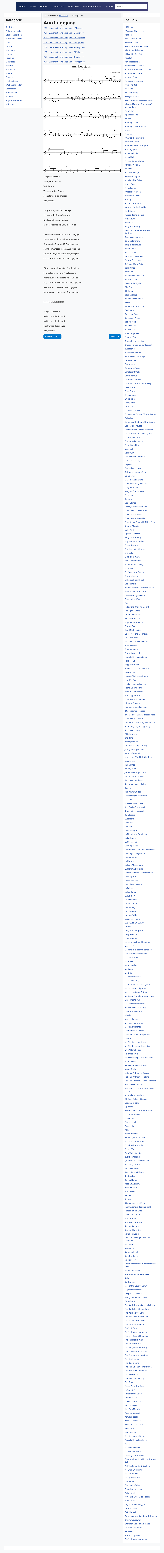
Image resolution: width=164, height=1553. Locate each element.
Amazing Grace (131, 122)
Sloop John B (130, 1248)
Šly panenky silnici (133, 1252)
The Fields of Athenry (134, 1324)
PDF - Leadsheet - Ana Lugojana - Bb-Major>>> (64, 47)
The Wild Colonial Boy (134, 1378)
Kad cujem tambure (134, 780)
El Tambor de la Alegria (135, 564)
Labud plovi (130, 895)
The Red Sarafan (132, 1359)
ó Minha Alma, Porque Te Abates (139, 1110)
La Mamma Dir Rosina (135, 869)
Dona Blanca (130, 503)
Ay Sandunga (131, 218)
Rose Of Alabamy (132, 1183)
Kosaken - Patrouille (134, 803)
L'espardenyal (131, 907)
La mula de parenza (133, 884)
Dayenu (128, 464)
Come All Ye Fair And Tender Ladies (140, 414)
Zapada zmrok (131, 1508)
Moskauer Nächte (133, 1026)
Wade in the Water (133, 1451)
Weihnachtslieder (14, 85)
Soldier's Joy (130, 1260)
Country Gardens (132, 437)
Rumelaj (128, 1199)
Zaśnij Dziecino (131, 1512)
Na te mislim (130, 1061)
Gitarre (9, 46)
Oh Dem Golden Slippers (136, 1099)
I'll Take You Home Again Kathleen (140, 722)
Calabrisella (130, 364)
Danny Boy (129, 452)
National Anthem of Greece (137, 1073)
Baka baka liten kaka (134, 237)
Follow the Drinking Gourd (137, 607)
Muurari (128, 1038)
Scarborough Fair (132, 1535)
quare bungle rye (132, 1156)
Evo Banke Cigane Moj (135, 595)
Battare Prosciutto (133, 260)
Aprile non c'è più (132, 164)
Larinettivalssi (131, 899)
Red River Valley (132, 1168)
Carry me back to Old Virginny (138, 433)
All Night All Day (132, 96)
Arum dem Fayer (132, 195)
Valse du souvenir (133, 1413)
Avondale (129, 222)
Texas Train (130, 1301)
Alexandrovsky (131, 92)
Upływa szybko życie (134, 1401)
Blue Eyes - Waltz (132, 318)
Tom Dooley (130, 1390)
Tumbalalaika (131, 1397)
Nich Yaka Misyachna (134, 1095)
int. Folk (9, 96)
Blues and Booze (132, 314)
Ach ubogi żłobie (132, 61)
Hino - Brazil (130, 1500)
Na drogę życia (131, 1053)
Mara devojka (131, 965)
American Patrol (132, 141)
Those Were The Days (134, 1386)
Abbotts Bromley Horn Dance (138, 69)
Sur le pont (130, 1282)
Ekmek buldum (131, 545)
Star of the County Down (136, 1286)
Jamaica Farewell (133, 753)
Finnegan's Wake (132, 610)
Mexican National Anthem (136, 992)
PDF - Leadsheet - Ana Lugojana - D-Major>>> (63, 57)
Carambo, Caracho (133, 379)
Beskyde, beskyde (133, 283)
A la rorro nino (131, 42)
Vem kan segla (131, 1417)
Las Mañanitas (131, 903)
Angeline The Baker (133, 180)
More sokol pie (131, 1019)
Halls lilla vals (131, 660)
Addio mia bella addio (134, 65)
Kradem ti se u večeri (134, 811)
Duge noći (129, 530)
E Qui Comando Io (133, 560)
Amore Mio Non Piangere (136, 145)
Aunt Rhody (130, 211)
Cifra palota (130, 402)
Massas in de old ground (136, 988)
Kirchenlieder (12, 81)
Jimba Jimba (130, 764)
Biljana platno (131, 295)
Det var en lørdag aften (135, 472)
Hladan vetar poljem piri (135, 684)
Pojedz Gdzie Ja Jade (134, 1145)
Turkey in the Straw (133, 1393)
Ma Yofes (129, 961)
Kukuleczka (130, 815)
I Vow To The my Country (136, 745)
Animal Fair (130, 157)
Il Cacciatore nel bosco (135, 711)
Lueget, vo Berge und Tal (136, 930)
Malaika (128, 973)
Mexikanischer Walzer (135, 1003)
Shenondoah (130, 1244)
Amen (127, 130)
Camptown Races (132, 368)
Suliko (127, 1278)
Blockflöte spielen (14, 38)
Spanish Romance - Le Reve (137, 1274)
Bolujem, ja (130, 329)
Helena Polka (131, 672)
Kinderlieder (11, 92)
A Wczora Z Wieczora (134, 31)
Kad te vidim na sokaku (135, 784)
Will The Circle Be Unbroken (137, 1466)
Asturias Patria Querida (135, 207)
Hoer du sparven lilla (134, 691)
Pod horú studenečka (134, 1141)
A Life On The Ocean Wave (136, 46)
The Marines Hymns (134, 1339)
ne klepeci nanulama (134, 1084)
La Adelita (129, 822)
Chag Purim (130, 391)
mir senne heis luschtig (135, 1007)
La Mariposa (130, 876)
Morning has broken (134, 1023)
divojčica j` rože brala (134, 491)
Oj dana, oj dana (132, 1103)
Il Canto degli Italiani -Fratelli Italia (140, 714)
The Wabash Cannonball (136, 1370)
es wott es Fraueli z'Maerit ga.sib (139, 587)
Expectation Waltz (133, 599)
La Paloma (129, 888)
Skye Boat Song (132, 1234)
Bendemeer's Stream (134, 275)
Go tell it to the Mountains (136, 634)
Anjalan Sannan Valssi (134, 161)
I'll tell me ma (131, 734)
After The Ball (131, 85)
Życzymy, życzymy (133, 1520)
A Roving (129, 168)
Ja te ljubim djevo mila (134, 749)
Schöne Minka (131, 1218)
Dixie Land (129, 495)
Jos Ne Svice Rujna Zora (135, 772)
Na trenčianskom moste (135, 1065)
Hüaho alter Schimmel (135, 699)
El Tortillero (130, 568)
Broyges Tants (131, 337)
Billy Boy (128, 287)
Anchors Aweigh (132, 172)
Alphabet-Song (131, 114)
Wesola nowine (131, 1473)
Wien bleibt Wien (132, 1485)
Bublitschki (130, 348)
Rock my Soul (131, 1187)
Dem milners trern (133, 468)
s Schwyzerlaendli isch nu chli (138, 1207)
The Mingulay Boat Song (136, 1347)
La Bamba (129, 826)
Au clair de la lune (133, 203)
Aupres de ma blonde (134, 215)
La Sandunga (130, 892)
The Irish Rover (131, 1328)
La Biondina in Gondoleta (136, 834)
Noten (33, 6)
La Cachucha (130, 838)
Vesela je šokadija (133, 1420)
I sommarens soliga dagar (136, 707)
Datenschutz (58, 6)
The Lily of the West (133, 1343)
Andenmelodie (131, 153)
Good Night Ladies (133, 630)
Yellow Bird (130, 1493)
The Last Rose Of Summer (136, 1336)
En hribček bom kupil (134, 580)
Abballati (129, 58)
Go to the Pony (131, 637)
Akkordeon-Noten (14, 31)
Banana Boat (130, 248)
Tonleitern (10, 27)
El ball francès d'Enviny (135, 549)
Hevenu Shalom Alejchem (136, 676)
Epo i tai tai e (130, 583)
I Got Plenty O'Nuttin (134, 718)
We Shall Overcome (133, 1469)
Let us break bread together (137, 942)
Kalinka (128, 788)
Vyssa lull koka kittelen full (137, 1440)
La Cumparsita (131, 845)
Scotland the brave (133, 1222)
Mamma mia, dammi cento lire (138, 949)
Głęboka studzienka (134, 622)
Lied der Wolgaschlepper (136, 953)
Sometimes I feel (132, 1270)
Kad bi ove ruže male (134, 776)
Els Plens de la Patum (134, 572)
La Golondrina (131, 857)
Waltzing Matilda (132, 1447)
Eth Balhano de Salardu (135, 591)
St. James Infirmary (133, 1289)
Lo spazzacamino (132, 919)
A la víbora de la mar (134, 50)
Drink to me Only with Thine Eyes (140, 522)
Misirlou (128, 1015)
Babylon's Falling (132, 226)
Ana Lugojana (131, 149)
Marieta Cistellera (133, 976)
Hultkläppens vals (133, 695)
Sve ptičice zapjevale (134, 1293)
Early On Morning (133, 537)
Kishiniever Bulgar (133, 791)
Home (22, 6)
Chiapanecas (130, 395)
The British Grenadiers (135, 1320)
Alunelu (128, 118)
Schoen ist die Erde (133, 1210)
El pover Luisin (131, 576)
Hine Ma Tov (130, 680)
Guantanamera (131, 649)
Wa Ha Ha (129, 1443)
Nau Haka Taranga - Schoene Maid (140, 1080)
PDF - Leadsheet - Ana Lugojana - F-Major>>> (63, 28)
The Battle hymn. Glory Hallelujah (140, 1305)
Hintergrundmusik (92, 6)
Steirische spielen (14, 34)
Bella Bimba (130, 268)
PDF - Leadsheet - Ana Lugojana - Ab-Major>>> (64, 37)
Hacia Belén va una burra (136, 657)
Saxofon (9, 65)
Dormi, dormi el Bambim (136, 506)
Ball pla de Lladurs (133, 244)
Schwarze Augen (132, 1214)
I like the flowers (132, 703)
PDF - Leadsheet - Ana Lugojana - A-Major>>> (63, 42)
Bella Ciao (129, 271)
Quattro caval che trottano (137, 1160)
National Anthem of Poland (137, 1077)
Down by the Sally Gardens (137, 510)
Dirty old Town (131, 487)
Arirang (128, 199)
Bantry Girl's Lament (134, 256)
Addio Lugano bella (133, 73)
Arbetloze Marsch (133, 191)
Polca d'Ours (130, 1149)
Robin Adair (130, 1176)
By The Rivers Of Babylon (136, 356)
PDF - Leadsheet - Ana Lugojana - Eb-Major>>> (64, 61)
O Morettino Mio (132, 1114)
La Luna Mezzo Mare (134, 865)
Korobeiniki (130, 799)
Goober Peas (130, 626)
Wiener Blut (130, 1481)
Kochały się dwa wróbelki (136, 795)
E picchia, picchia (132, 533)
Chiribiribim (130, 399)
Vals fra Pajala (131, 1405)
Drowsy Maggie (132, 526)
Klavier (9, 54)
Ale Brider (129, 111)
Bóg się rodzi (130, 321)
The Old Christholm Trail (136, 1351)
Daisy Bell (129, 449)
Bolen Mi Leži (131, 325)
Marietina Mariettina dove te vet (139, 996)
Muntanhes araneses (134, 1030)
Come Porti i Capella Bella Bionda (140, 429)
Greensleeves (131, 645)
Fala (126, 603)
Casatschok (130, 387)
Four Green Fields (133, 614)
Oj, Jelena (129, 1106)
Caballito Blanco (132, 360)
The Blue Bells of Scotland (136, 1316)
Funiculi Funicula (132, 618)
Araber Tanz (130, 184)
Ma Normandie (131, 957)
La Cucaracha (131, 842)
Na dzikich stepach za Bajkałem (139, 1057)
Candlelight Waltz (132, 372)
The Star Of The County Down (138, 1366)
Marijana (129, 969)
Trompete (10, 69)
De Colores (130, 476)
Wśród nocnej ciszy (133, 1489)
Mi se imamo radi (132, 999)
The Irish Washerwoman (136, 1539)
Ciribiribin (129, 418)
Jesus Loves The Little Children (138, 757)
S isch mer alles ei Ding (135, 1203)
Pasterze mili (130, 1122)
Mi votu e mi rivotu (133, 1011)
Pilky (127, 1130)
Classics (9, 77)
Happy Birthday (132, 664)
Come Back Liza (132, 445)
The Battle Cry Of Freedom (137, 1309)
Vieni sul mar (130, 1428)
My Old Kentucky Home (135, 1042)
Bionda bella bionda (134, 298)
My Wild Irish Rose (133, 1050)
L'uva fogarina (131, 938)
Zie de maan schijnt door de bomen (141, 1516)
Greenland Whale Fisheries (137, 641)
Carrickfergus (131, 375)
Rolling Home (131, 1180)
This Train (129, 1382)
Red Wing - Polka (132, 1164)
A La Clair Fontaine (133, 38)
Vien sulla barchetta (134, 1424)
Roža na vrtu (130, 1191)
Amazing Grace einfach (135, 126)
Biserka (128, 302)
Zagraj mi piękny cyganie (136, 1504)
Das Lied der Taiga (133, 460)
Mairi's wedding (132, 980)
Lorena (128, 926)
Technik (109, 6)
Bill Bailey (129, 291)
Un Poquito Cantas (133, 1527)
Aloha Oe (129, 1531)
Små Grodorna (131, 1256)
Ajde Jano (129, 88)
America (128, 134)
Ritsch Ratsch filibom (134, 1172)
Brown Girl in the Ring (135, 341)
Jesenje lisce (130, 761)
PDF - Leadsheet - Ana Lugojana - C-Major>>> (63, 52)
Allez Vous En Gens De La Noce (138, 100)
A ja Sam (128, 34)
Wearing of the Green (134, 1455)
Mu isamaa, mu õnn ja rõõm (137, 1034)
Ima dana (129, 738)
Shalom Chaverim (133, 1230)
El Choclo (129, 553)
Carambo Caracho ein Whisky (138, 383)
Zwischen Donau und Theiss (137, 1523)
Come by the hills (132, 410)
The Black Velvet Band (134, 1313)
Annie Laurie (130, 188)
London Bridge (131, 915)
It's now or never (132, 730)
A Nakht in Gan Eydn (134, 54)
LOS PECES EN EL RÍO (134, 922)
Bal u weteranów (132, 241)
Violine (9, 73)
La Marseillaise (131, 880)
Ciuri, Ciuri (129, 406)
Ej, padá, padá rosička (134, 541)
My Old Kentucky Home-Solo (138, 1046)
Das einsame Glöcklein (135, 456)
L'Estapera (129, 818)
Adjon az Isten (131, 77)
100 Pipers (129, 27)
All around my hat (133, 176)
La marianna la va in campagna (139, 872)
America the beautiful (134, 138)
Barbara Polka (131, 252)
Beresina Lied (131, 279)
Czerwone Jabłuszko (134, 441)
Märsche (10, 104)
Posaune (10, 58)
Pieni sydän (130, 1126)
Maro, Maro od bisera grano (137, 984)
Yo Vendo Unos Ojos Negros (137, 1496)
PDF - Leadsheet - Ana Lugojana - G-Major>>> (63, 33)
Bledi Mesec (130, 310)
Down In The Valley (133, 514)
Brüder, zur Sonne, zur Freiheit (138, 345)
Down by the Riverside (135, 518)
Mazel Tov (129, 946)
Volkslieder (11, 88)
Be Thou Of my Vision (134, 264)
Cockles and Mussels (134, 425)
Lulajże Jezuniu (131, 934)
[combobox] (131, 6)
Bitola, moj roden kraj (134, 306)
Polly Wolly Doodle (133, 1153)
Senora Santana (132, 1226)
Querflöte (10, 61)
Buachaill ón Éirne (133, 352)
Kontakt (44, 6)
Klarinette (10, 50)
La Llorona (129, 861)
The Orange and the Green (137, 1355)
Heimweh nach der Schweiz (137, 668)
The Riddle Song (132, 1363)
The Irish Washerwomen (136, 1332)
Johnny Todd (130, 768)
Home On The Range (134, 687)
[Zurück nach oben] (160, 1548)
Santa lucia (129, 1195)
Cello (8, 42)
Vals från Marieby (133, 1409)
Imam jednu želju (132, 741)
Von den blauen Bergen (135, 1436)
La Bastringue (131, 830)
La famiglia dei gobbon (135, 853)
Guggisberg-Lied (132, 653)
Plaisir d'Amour (131, 1133)
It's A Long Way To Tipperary (137, 726)
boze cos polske (132, 333)
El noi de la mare (132, 556)
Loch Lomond (131, 911)
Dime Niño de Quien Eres (136, 483)
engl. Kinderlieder (14, 100)
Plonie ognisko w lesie (135, 1137)
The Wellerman (131, 1374)
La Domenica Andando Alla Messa (140, 849)
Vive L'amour (130, 1432)
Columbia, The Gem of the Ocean (140, 422)
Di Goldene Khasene (134, 479)
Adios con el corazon (134, 81)
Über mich (73, 6)
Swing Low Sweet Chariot (136, 1297)
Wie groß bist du (132, 1477)
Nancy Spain (130, 1069)
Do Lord (128, 499)
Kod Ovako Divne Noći (135, 807)
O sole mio (129, 1118)
